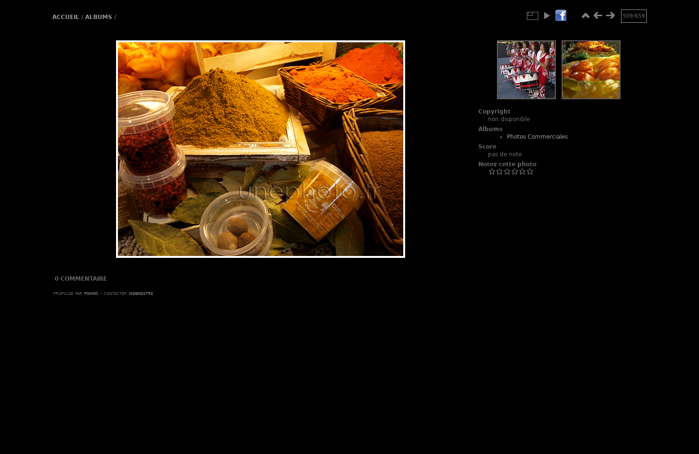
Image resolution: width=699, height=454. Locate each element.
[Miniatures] (585, 15)
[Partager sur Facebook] (560, 15)
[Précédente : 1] (598, 15)
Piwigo (91, 293)
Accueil (65, 17)
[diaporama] (546, 15)
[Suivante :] (610, 15)
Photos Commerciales (537, 136)
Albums (98, 17)
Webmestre (141, 293)
